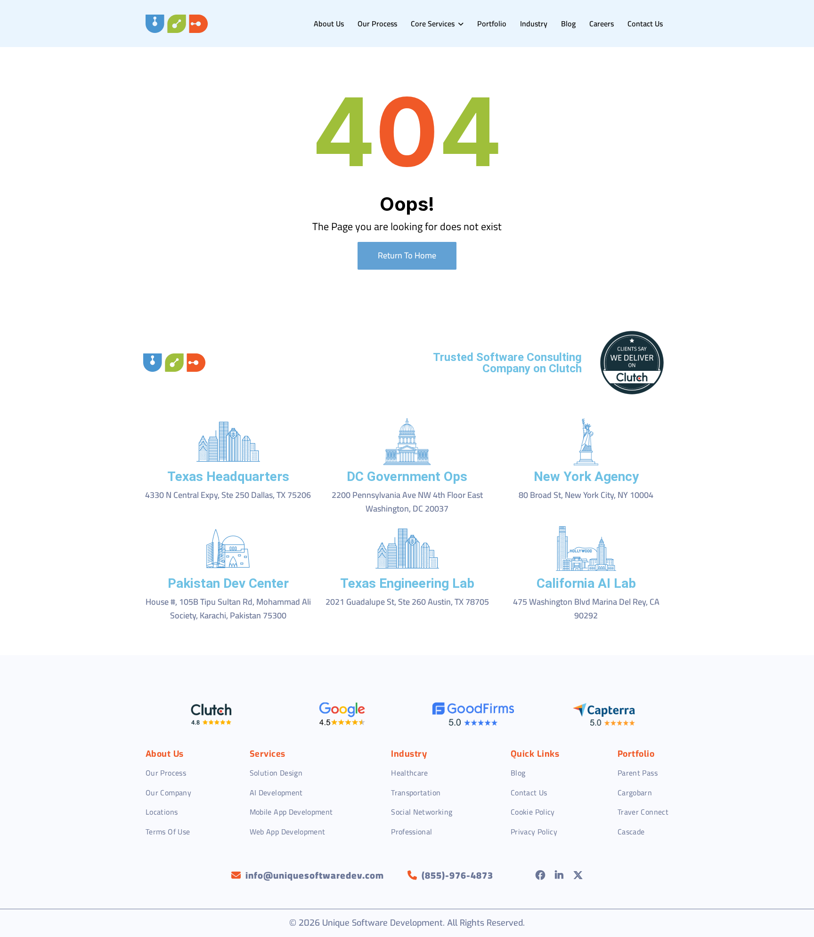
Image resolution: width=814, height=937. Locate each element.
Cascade (631, 832)
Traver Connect (643, 812)
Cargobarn (635, 792)
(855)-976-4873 (457, 875)
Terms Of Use (168, 832)
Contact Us (645, 23)
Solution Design (276, 773)
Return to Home (407, 255)
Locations (162, 812)
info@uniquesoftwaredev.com (314, 875)
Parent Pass (638, 773)
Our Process (377, 23)
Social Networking (421, 812)
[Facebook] (540, 875)
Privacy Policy (534, 832)
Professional (411, 832)
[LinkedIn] (559, 875)
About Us (329, 23)
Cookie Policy (533, 812)
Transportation (415, 792)
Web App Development (288, 832)
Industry (533, 23)
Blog (568, 23)
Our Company (168, 792)
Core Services (433, 23)
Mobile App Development (291, 812)
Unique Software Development (382, 923)
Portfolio (491, 23)
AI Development (276, 792)
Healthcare (409, 773)
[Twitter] (578, 875)
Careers (601, 23)
